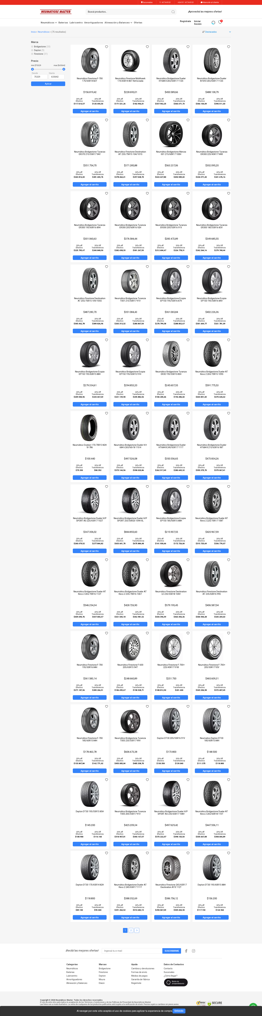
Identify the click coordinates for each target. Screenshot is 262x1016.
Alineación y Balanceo (117, 22)
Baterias (63, 22)
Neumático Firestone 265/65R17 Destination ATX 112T (171, 886)
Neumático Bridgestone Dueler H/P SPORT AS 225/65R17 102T (89, 519)
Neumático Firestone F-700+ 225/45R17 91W (171, 666)
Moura (102, 979)
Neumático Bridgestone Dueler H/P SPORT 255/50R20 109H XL (130, 519)
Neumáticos (48, 22)
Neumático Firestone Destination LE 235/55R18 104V (171, 592)
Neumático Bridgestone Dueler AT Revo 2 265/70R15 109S (211, 372)
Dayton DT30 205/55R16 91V (171, 738)
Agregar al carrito (90, 111)
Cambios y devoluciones (142, 968)
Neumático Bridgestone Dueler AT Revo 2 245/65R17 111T (130, 886)
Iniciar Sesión (198, 22)
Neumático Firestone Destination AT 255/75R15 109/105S (89, 299)
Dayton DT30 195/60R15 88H (212, 885)
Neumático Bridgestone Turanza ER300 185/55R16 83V (211, 226)
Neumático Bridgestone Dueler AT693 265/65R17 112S (211, 79)
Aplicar (48, 84)
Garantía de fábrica (140, 979)
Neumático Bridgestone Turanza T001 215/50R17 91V (130, 299)
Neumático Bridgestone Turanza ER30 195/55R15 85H (171, 372)
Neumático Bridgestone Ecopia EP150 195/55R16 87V (171, 299)
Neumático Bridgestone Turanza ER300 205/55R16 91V (171, 226)
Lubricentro (76, 22)
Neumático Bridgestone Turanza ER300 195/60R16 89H (89, 226)
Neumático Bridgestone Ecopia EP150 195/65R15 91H (130, 372)
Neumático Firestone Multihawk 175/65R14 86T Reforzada (130, 79)
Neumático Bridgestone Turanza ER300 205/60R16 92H (130, 226)
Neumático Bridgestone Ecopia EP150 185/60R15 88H (171, 519)
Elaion (102, 983)
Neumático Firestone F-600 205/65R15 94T (130, 666)
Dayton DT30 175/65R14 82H (90, 885)
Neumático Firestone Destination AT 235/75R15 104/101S (130, 153)
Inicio (33, 32)
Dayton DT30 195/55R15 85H (90, 811)
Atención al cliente (211, 2)
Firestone (103, 972)
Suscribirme (172, 951)
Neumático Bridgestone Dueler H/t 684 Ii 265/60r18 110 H (130, 446)
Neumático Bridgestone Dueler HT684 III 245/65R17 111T (171, 446)
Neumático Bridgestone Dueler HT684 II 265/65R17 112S (171, 79)
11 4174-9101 (165, 2)
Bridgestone (105, 968)
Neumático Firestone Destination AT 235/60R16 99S (211, 592)
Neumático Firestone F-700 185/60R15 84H (90, 739)
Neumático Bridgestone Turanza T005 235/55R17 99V (130, 739)
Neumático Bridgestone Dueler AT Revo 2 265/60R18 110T (211, 812)
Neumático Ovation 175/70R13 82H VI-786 (90, 446)
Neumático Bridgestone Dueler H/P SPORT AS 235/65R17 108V (171, 812)
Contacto (168, 968)
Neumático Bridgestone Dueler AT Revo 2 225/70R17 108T (211, 519)
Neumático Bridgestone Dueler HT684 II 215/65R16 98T (211, 446)
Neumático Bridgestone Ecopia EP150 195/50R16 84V (211, 299)
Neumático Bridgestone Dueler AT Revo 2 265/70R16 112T (90, 592)
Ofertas (138, 22)
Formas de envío (139, 972)
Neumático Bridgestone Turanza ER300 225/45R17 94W (211, 153)
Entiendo (179, 1011)
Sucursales (148, 2)
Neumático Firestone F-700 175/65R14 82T (90, 79)
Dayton (102, 976)
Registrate (185, 21)
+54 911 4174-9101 (186, 2)
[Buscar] (173, 12)
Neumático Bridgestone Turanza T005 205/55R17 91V (130, 812)
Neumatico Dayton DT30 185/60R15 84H (211, 739)
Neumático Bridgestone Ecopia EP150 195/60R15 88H (89, 372)
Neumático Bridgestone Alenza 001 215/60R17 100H (171, 153)
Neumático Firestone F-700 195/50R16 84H (90, 666)
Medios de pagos (139, 976)
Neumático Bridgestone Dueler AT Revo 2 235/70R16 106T (130, 592)
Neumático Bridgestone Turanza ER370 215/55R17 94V (89, 153)
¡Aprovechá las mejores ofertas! (205, 11)
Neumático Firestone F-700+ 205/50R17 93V (211, 666)
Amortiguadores (93, 22)
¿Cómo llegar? (170, 976)
